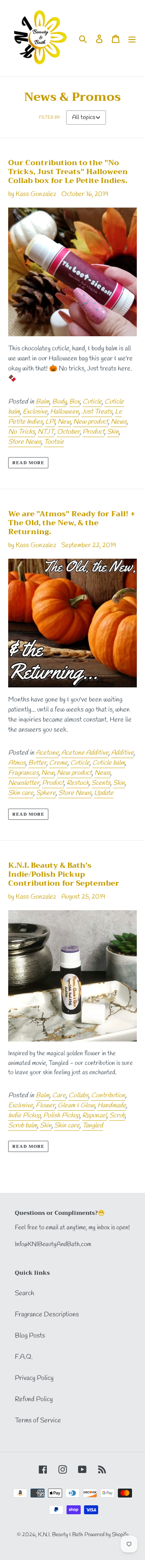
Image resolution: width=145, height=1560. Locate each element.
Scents (100, 783)
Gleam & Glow (76, 1105)
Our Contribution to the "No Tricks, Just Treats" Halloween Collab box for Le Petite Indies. (68, 171)
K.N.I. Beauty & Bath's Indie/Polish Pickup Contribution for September (63, 874)
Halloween (64, 411)
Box (74, 401)
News (119, 421)
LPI (50, 421)
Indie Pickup (24, 1115)
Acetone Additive (85, 752)
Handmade (111, 1105)
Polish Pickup (61, 1115)
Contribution (108, 1095)
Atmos (17, 762)
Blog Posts (30, 1335)
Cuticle (92, 401)
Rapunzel (94, 1115)
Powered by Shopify (106, 1534)
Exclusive (35, 411)
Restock (78, 783)
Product (93, 431)
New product (90, 421)
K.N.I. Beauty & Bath (60, 1534)
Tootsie (54, 441)
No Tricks (21, 431)
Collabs (78, 1095)
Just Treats (96, 411)
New (64, 421)
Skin (113, 431)
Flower (45, 1105)
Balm (42, 401)
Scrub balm (22, 1125)
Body (59, 401)
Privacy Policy (34, 1378)
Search (24, 1293)
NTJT (46, 431)
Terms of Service (38, 1420)
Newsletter (23, 783)
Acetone (47, 752)
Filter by (49, 118)
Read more (28, 462)
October (68, 431)
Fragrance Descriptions (47, 1314)
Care (59, 1095)
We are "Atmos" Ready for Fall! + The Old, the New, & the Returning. (71, 522)
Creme (58, 762)
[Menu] (132, 38)
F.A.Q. (24, 1356)
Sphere (46, 793)
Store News (24, 441)
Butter (37, 762)
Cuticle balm (108, 762)
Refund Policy (34, 1399)
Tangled (92, 1125)
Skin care (20, 793)
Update (103, 793)
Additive (122, 752)
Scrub (117, 1115)
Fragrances (23, 772)
